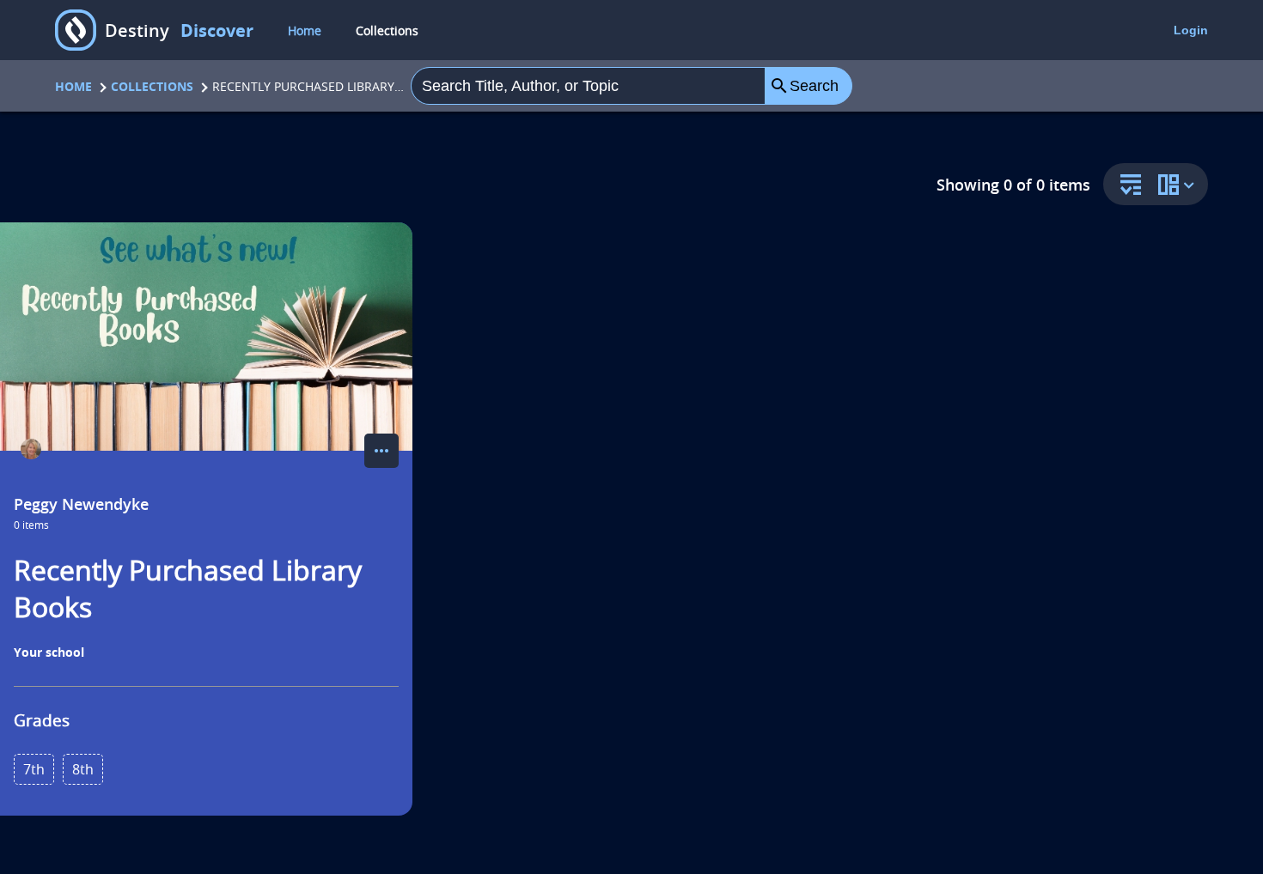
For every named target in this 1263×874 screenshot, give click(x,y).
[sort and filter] (1126, 185)
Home (304, 30)
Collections (387, 30)
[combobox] (589, 86)
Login (1191, 30)
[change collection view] (1178, 184)
